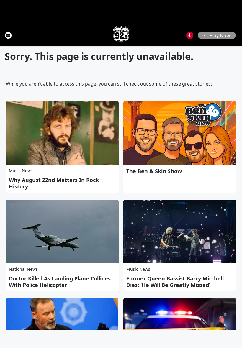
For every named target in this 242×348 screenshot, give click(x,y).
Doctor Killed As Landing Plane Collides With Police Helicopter (60, 281)
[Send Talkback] (189, 35)
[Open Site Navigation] (8, 35)
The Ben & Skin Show (154, 171)
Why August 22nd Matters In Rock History (54, 183)
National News (23, 269)
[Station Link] (121, 35)
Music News (21, 170)
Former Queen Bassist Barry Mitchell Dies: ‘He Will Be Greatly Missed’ (175, 281)
